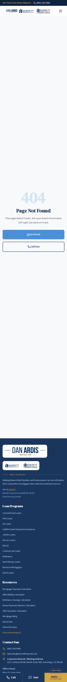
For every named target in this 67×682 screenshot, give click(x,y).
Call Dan (35, 246)
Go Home (35, 234)
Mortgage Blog (10, 616)
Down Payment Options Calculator (19, 605)
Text (35, 677)
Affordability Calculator (14, 594)
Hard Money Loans (11, 562)
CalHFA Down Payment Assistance (19, 529)
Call (13, 677)
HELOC (6, 545)
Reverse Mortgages (12, 567)
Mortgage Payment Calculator (17, 589)
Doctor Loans (9, 540)
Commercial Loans (11, 551)
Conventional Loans (12, 513)
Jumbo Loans (9, 534)
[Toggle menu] (60, 11)
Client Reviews (10, 627)
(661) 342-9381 (43, 3)
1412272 (12, 489)
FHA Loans (8, 518)
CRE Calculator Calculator (15, 611)
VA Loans (7, 524)
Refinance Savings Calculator (17, 600)
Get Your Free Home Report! (17, 3)
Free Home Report (12, 632)
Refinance (7, 556)
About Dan (8, 621)
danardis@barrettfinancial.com (22, 653)
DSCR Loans (8, 573)
